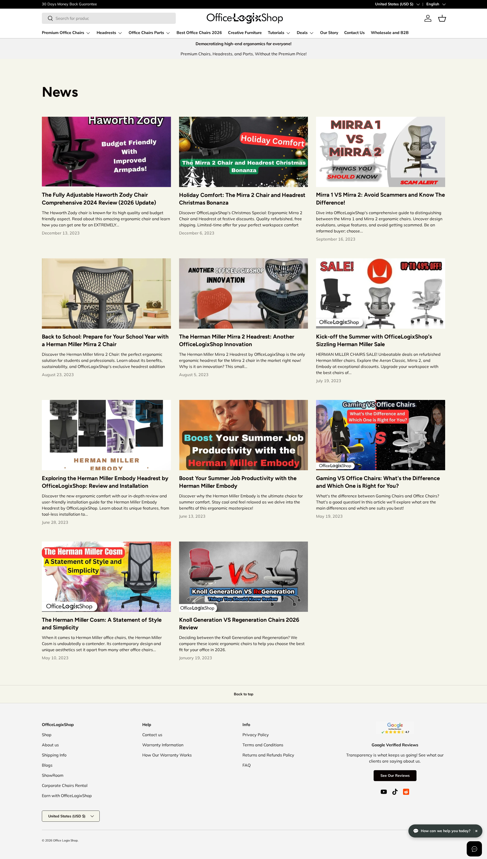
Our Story (329, 33)
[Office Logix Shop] (245, 18)
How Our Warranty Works (167, 754)
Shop (46, 734)
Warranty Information (162, 744)
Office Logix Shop (65, 840)
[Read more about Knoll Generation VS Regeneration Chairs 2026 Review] (243, 577)
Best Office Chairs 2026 (199, 33)
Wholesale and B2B (390, 33)
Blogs (47, 765)
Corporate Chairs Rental (65, 785)
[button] (442, 18)
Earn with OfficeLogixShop (67, 795)
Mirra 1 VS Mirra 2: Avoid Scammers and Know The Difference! (380, 198)
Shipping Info (54, 754)
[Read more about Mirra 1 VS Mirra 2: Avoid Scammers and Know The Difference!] (380, 152)
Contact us (152, 734)
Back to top (243, 694)
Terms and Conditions (262, 744)
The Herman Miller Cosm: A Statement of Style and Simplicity (102, 623)
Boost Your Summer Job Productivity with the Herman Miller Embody (238, 482)
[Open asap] (474, 848)
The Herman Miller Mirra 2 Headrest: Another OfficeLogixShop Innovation (236, 340)
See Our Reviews (395, 775)
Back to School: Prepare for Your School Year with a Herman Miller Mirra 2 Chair (105, 340)
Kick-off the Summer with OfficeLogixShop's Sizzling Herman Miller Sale (374, 340)
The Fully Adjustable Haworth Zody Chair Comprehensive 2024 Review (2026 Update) (99, 198)
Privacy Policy (255, 734)
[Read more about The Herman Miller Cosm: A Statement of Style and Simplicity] (106, 577)
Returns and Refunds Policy (268, 754)
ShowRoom (52, 775)
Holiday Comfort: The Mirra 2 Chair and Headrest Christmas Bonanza (242, 199)
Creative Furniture (245, 33)
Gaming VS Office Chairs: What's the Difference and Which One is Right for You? (378, 482)
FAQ (246, 765)
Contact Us (354, 33)
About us (50, 744)
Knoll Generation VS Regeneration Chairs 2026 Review (239, 623)
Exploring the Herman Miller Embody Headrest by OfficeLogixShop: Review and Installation (105, 482)
